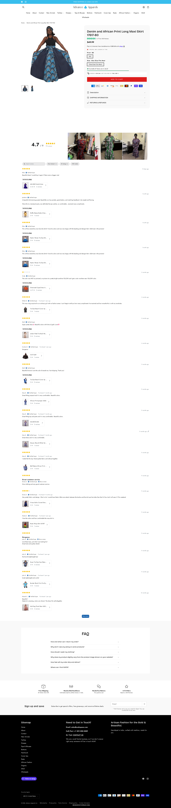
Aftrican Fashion (26, 762)
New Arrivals (25, 737)
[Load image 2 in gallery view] (32, 88)
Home (23, 23)
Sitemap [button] (26, 722)
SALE (23, 769)
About (23, 730)
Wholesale (24, 772)
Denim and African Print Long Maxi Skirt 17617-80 (41, 23)
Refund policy (43, 803)
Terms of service (62, 803)
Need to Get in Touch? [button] (78, 722)
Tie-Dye (23, 740)
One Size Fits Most (95, 64)
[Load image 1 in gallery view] (25, 88)
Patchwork (24, 753)
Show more (85, 616)
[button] (23, 7)
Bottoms (23, 749)
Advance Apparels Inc (31, 803)
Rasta (23, 759)
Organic (24, 765)
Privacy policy (53, 803)
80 (90, 56)
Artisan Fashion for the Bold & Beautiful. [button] (128, 724)
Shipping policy (73, 803)
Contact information (84, 803)
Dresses (23, 743)
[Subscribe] (144, 704)
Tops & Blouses (26, 746)
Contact (23, 733)
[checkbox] (74, 164)
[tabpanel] (85, 391)
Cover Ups (24, 756)
